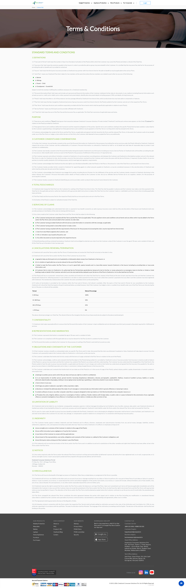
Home (33, 7)
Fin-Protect (36, 540)
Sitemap (76, 523)
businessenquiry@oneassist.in (134, 537)
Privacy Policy (78, 526)
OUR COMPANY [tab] (59, 521)
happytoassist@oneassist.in (133, 532)
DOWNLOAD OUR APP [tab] (102, 521)
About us (56, 523)
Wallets (35, 529)
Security (76, 534)
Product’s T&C (57, 529)
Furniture (36, 537)
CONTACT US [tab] (129, 521)
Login (145, 3)
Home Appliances (38, 534)
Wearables (36, 526)
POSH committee (79, 532)
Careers (55, 534)
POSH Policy (78, 529)
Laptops (35, 532)
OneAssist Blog (58, 532)
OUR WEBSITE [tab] (79, 521)
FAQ (54, 526)
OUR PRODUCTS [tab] (39, 521)
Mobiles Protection (39, 523)
